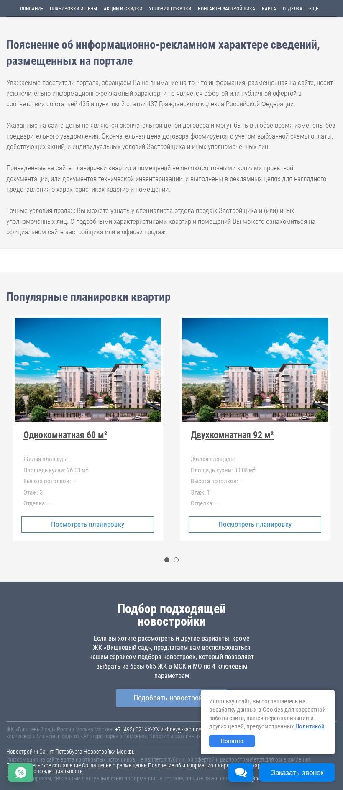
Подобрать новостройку (171, 697)
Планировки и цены (73, 9)
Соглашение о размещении (114, 765)
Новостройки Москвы (110, 751)
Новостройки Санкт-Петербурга (44, 751)
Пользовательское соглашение (43, 765)
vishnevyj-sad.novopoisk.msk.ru (197, 729)
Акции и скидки (123, 9)
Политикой (310, 726)
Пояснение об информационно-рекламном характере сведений (223, 765)
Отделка (292, 9)
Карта (269, 9)
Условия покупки (170, 9)
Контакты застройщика (226, 9)
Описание (31, 9)
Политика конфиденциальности (44, 771)
